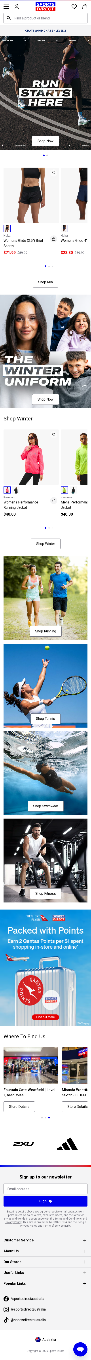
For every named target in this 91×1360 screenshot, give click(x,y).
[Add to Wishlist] (51, 168)
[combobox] (44, 18)
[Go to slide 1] (42, 151)
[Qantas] (44, 940)
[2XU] (23, 1112)
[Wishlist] (71, 6)
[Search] (9, 18)
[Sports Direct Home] (44, 6)
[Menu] (6, 6)
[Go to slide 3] (51, 260)
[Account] (16, 6)
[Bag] (81, 6)
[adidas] (65, 1112)
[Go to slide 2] (46, 151)
